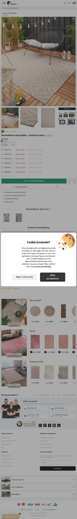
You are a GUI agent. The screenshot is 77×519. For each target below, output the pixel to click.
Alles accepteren (52, 277)
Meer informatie (24, 277)
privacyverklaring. (43, 266)
